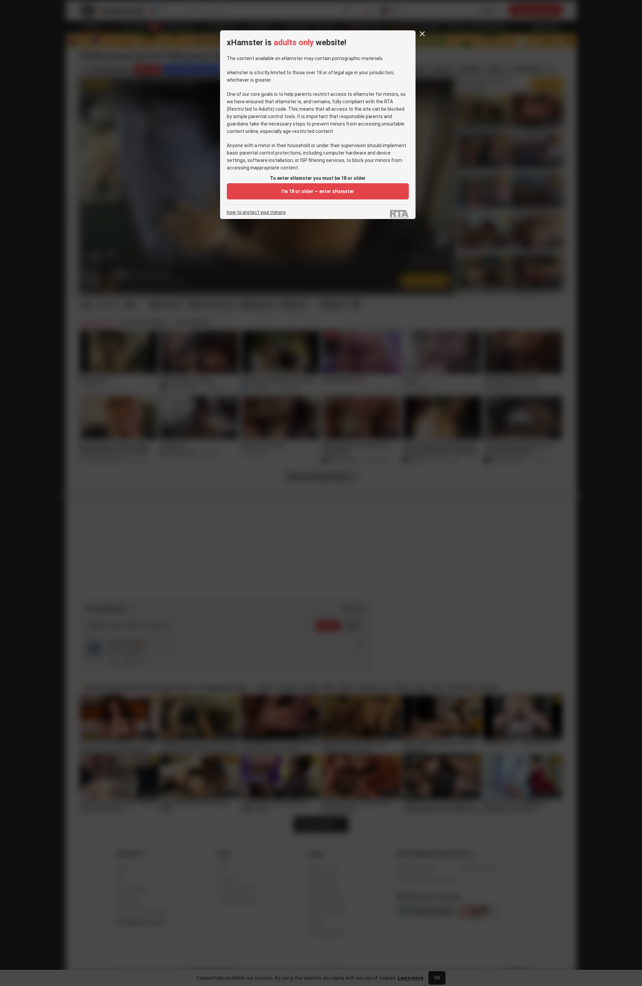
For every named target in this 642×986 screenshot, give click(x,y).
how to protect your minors (256, 212)
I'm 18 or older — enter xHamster (317, 191)
